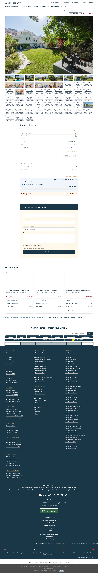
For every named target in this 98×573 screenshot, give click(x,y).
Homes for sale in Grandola (71, 363)
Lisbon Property (13, 3)
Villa (76, 136)
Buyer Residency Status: (28, 181)
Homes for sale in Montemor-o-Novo (73, 426)
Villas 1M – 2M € (9, 378)
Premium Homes (39, 391)
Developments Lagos (40, 379)
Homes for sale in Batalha (71, 432)
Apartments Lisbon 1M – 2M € (13, 413)
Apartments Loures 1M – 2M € (13, 473)
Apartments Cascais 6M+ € (12, 440)
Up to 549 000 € (85, 336)
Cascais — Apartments (13, 437)
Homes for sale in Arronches (71, 415)
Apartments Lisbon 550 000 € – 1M (14, 415)
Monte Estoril (40, 10)
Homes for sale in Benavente (71, 421)
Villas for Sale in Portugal (19, 339)
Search (89, 333)
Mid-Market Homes (39, 396)
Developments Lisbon (40, 352)
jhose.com (61, 570)
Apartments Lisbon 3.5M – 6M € (13, 409)
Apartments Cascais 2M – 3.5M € (14, 444)
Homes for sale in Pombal (71, 397)
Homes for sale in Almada (71, 366)
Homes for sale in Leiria (70, 408)
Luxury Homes (38, 389)
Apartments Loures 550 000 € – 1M (14, 475)
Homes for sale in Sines (70, 370)
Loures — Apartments (12, 470)
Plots (36, 402)
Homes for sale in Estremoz (71, 417)
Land (36, 405)
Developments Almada (40, 381)
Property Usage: (72, 186)
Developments (75, 2)
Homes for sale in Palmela (71, 395)
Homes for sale (65, 2)
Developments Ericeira (40, 368)
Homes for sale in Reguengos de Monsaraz (75, 435)
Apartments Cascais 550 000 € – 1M (14, 449)
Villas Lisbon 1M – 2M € (11, 432)
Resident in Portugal (28, 184)
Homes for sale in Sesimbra (71, 377)
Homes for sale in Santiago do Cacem (73, 386)
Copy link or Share (73, 13)
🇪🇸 (93, 549)
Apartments (9, 387)
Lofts (36, 413)
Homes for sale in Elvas (70, 388)
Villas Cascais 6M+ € (11, 456)
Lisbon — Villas (10, 423)
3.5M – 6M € (33, 336)
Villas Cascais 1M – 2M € (11, 463)
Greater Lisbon (26, 10)
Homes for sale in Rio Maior (71, 430)
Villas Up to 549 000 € (11, 382)
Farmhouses (38, 407)
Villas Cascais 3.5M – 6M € (12, 458)
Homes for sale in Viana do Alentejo (73, 439)
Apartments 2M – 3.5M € (12, 394)
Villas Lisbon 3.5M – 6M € (12, 428)
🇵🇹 (64, 549)
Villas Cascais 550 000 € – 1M (13, 465)
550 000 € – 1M (71, 336)
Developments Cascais (40, 355)
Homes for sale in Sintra (70, 359)
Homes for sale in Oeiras (70, 361)
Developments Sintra (40, 363)
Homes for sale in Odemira (71, 384)
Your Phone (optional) (28, 226)
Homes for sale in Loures (70, 357)
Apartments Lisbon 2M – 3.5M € (13, 411)
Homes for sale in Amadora (71, 413)
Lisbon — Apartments (12, 406)
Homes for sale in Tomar (70, 448)
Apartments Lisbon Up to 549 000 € (14, 418)
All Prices (11, 336)
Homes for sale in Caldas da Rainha (73, 406)
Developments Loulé (40, 375)
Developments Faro (39, 372)
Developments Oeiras (40, 357)
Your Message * (27, 233)
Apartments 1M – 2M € (11, 397)
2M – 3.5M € (45, 336)
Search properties (79, 339)
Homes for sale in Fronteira (71, 401)
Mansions (37, 411)
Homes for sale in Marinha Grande (73, 428)
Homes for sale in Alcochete (71, 372)
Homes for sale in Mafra (70, 379)
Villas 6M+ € (9, 371)
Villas (8, 369)
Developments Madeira (40, 370)
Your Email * (26, 219)
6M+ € (21, 336)
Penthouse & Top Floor (40, 400)
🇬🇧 (5, 549)
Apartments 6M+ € (10, 390)
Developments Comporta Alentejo (43, 359)
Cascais (34, 10)
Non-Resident (39, 184)
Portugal (83, 2)
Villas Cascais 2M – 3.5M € (12, 461)
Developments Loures (40, 366)
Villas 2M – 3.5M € (10, 376)
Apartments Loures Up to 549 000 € (14, 477)
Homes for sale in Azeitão (71, 437)
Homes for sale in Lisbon (70, 355)
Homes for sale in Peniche (71, 392)
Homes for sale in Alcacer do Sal (72, 368)
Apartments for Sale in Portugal (48, 339)
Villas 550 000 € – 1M (11, 380)
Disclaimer (88, 557)
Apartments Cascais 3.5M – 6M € (14, 442)
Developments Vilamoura (41, 361)
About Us (93, 557)
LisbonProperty (46, 485)
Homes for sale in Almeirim (71, 424)
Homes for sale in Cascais (71, 352)
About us (90, 2)
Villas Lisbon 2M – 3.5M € (12, 430)
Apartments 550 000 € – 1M (12, 399)
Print (81, 13)
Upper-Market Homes (40, 393)
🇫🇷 (34, 549)
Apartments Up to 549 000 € (13, 401)
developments (39, 350)
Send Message (49, 251)
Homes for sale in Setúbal (71, 390)
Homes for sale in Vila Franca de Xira (73, 444)
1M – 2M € (57, 336)
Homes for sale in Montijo (70, 375)
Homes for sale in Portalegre (71, 419)
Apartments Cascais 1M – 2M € (13, 446)
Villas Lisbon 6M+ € (10, 425)
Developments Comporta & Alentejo (43, 377)
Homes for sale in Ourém (70, 404)
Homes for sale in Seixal (70, 441)
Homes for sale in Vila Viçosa (71, 410)
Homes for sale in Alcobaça (71, 446)
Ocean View (38, 398)
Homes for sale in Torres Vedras (72, 381)
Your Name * (26, 213)
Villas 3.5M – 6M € (10, 373)
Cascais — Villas (11, 454)
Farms (36, 409)
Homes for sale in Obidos (70, 399)
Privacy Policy (40, 248)
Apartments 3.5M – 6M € (12, 392)
